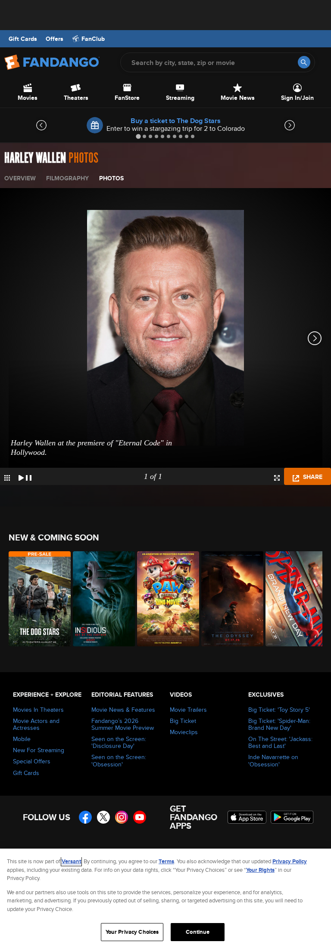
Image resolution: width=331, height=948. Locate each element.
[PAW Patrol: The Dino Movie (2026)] (164, 598)
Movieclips (184, 732)
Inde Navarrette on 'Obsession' (273, 760)
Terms (166, 861)
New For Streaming (38, 750)
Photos (111, 178)
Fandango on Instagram (121, 817)
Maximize (277, 478)
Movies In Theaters (38, 709)
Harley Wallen (35, 158)
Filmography (67, 178)
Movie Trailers (188, 709)
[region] (165, 898)
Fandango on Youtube (139, 817)
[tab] (138, 136)
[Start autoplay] (25, 476)
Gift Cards (23, 38)
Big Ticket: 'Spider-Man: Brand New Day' (279, 724)
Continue (197, 932)
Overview (20, 178)
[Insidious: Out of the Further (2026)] (100, 598)
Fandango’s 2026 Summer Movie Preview (122, 724)
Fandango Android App (292, 817)
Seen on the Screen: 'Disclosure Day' (118, 742)
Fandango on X (103, 817)
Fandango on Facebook (85, 817)
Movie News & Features (123, 709)
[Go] (304, 62)
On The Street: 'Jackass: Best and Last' (280, 742)
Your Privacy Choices (132, 932)
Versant (71, 861)
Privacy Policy (289, 861)
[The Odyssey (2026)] (228, 598)
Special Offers (31, 761)
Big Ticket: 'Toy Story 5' (279, 709)
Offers (54, 38)
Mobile (22, 739)
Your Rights (260, 870)
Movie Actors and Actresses (36, 724)
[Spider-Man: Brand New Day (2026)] (292, 598)
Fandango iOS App (247, 817)
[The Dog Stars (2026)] (36, 598)
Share (311, 476)
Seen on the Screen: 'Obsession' (118, 760)
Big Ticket (183, 720)
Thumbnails (7, 478)
